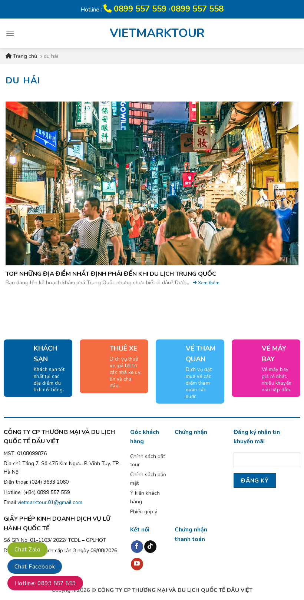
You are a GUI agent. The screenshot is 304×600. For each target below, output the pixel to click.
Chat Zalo (27, 549)
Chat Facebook (34, 566)
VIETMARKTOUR (152, 33)
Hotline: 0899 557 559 (45, 583)
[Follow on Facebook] (137, 546)
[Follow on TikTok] (150, 546)
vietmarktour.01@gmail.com (49, 502)
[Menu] (10, 33)
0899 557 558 (197, 8)
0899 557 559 (140, 8)
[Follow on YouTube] (137, 564)
